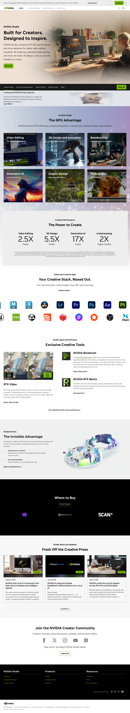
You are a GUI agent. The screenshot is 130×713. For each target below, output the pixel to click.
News (63, 87)
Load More (64, 609)
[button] (123, 9)
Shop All (48, 683)
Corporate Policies (61, 707)
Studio (21, 8)
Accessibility (49, 707)
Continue (119, 3)
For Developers (92, 683)
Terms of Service (37, 707)
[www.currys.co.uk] (24, 516)
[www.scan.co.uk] (105, 516)
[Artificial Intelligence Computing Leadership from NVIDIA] (9, 8)
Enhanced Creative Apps (24, 87)
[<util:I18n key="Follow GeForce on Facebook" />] (112, 691)
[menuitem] (21, 8)
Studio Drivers (53, 87)
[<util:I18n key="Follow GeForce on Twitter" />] (118, 691)
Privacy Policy (8, 707)
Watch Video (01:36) (11, 402)
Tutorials (90, 676)
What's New (61, 8)
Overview (7, 676)
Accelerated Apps (34, 8)
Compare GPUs (50, 680)
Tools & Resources (48, 8)
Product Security (76, 707)
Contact (86, 707)
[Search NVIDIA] (119, 8)
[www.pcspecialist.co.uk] (65, 516)
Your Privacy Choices (22, 707)
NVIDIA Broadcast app (83, 357)
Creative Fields (9, 87)
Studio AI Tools (40, 87)
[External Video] (91, 451)
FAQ (88, 680)
